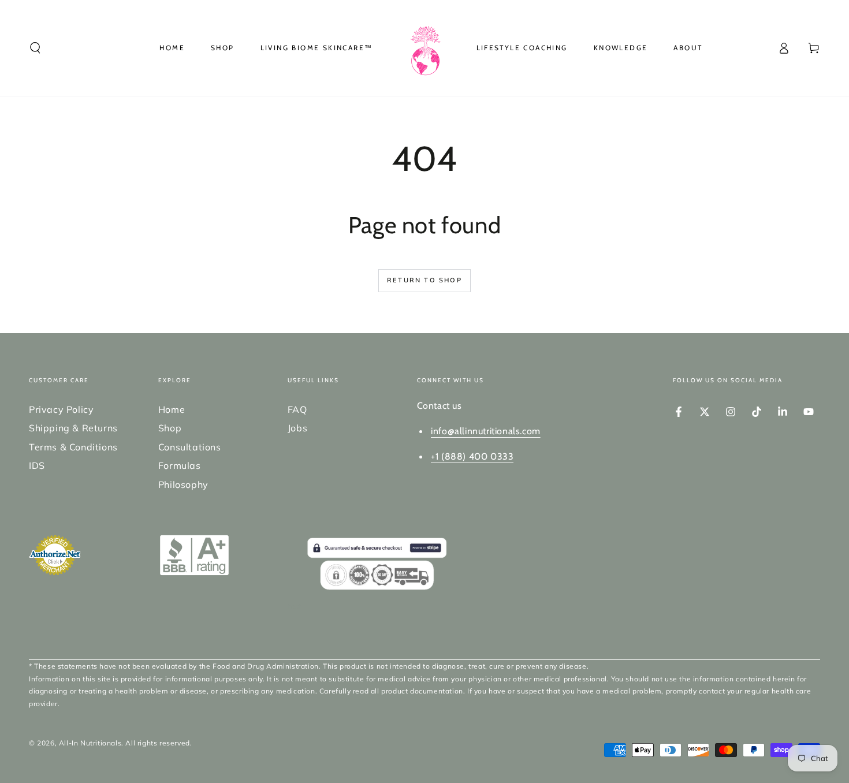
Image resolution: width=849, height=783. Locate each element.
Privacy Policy (61, 409)
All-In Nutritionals (90, 743)
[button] (35, 48)
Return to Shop (424, 280)
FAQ (297, 409)
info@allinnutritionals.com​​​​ (486, 431)
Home (171, 409)
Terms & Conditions (73, 447)
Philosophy (183, 484)
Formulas (179, 465)
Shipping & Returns (73, 428)
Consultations (189, 447)
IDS (37, 465)
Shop (169, 428)
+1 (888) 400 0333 (472, 456)
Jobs (297, 428)
